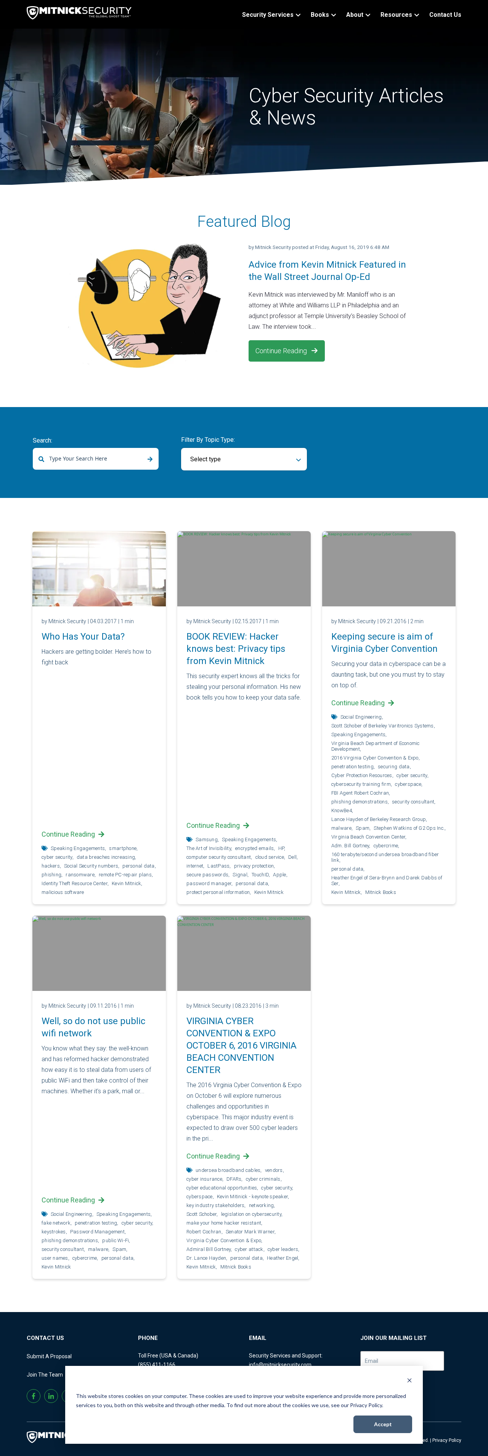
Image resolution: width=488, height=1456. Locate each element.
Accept (383, 1424)
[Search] (150, 459)
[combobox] (96, 459)
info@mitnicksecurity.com (280, 1365)
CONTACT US (45, 1338)
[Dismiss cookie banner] (409, 1381)
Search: (42, 440)
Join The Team (45, 1375)
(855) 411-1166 (156, 1365)
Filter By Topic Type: (208, 439)
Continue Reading (281, 351)
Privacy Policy (446, 1440)
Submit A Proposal (49, 1356)
